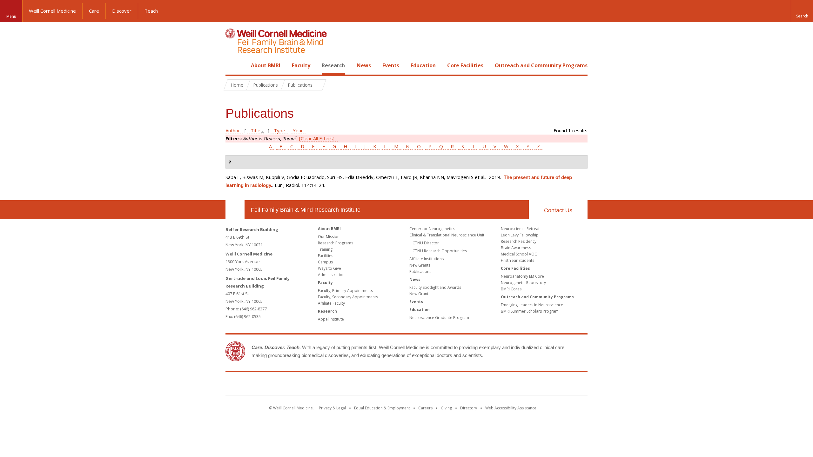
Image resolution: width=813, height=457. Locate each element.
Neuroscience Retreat (520, 228)
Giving (446, 408)
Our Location (235, 209)
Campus (325, 262)
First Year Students (517, 260)
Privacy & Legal (332, 408)
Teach (151, 11)
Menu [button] (11, 16)
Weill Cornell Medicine (52, 11)
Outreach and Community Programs (541, 65)
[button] (802, 11)
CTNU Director (426, 243)
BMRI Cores (511, 289)
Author (232, 130)
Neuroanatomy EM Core (522, 276)
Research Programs (335, 243)
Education (423, 65)
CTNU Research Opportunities (440, 251)
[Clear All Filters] (316, 138)
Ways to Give (329, 268)
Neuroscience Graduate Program (439, 317)
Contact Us (558, 210)
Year (298, 130)
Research (333, 65)
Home (232, 65)
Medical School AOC (519, 254)
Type (279, 130)
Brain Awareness (516, 247)
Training (325, 249)
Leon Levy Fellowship (520, 235)
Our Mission (328, 236)
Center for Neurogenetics (432, 228)
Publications (420, 271)
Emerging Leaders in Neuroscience (532, 305)
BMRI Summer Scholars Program (530, 311)
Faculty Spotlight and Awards (435, 287)
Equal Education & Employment (382, 408)
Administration (331, 274)
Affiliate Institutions (426, 259)
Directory (468, 408)
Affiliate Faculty (331, 303)
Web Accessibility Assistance (510, 408)
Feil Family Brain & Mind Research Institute (305, 210)
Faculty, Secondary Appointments (348, 297)
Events (390, 65)
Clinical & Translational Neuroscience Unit (446, 235)
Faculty (301, 65)
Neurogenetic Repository (523, 282)
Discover (121, 11)
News (364, 65)
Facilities (325, 255)
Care (94, 11)
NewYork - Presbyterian (460, 385)
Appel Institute (331, 319)
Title (255, 130)
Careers (425, 408)
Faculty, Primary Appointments (345, 290)
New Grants (419, 265)
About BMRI (265, 65)
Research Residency (518, 241)
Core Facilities (465, 65)
